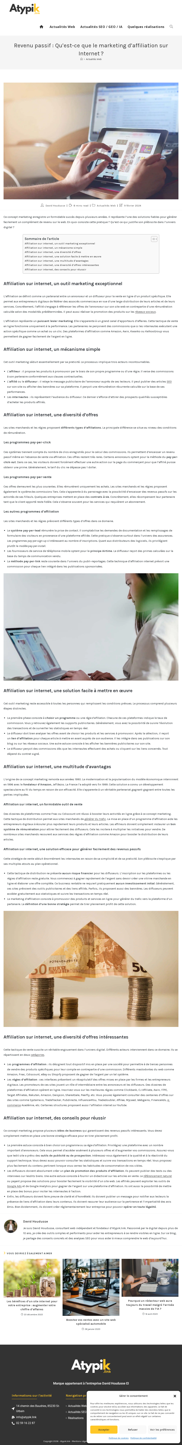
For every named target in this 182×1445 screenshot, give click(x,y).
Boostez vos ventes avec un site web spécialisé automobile (91, 1321)
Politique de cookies (119, 1438)
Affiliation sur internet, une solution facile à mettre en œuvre (63, 256)
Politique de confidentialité (143, 1438)
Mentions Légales (80, 1441)
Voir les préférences (162, 1429)
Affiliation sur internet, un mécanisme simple (53, 247)
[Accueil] (81, 59)
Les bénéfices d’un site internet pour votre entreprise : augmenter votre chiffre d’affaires (32, 1305)
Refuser (133, 1429)
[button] (175, 1396)
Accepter (103, 1429)
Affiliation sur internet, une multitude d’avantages (57, 260)
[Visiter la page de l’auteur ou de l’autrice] (11, 1226)
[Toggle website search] (171, 27)
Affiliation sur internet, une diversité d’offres (53, 252)
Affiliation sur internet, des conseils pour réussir (55, 269)
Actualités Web (94, 59)
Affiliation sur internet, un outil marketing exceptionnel (60, 243)
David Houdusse (55, 205)
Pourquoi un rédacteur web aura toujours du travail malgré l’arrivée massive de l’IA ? (150, 1304)
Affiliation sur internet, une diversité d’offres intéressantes (62, 265)
